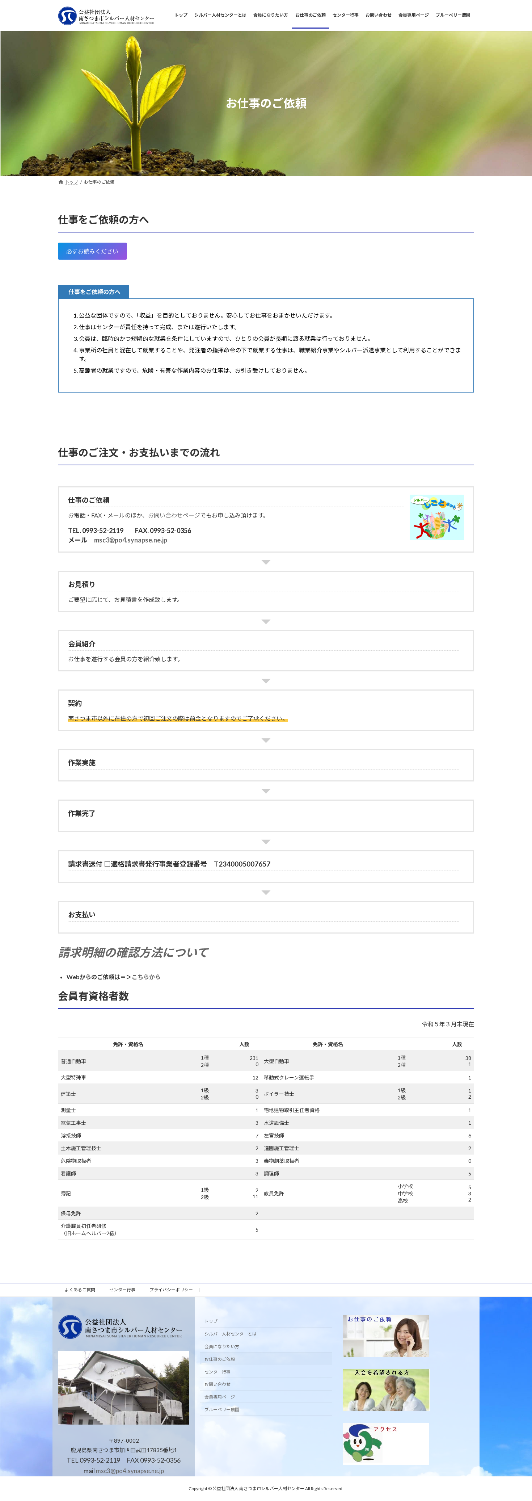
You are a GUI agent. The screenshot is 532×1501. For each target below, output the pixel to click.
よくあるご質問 (80, 1289)
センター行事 (122, 1289)
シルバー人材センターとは (230, 1334)
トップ (211, 1321)
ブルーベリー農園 (221, 1409)
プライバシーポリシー (171, 1289)
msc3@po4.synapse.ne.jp (130, 540)
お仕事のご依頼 (219, 1359)
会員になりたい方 (221, 1346)
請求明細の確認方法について (133, 952)
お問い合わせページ (174, 515)
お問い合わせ (217, 1384)
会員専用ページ (219, 1397)
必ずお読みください (92, 251)
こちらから (146, 976)
